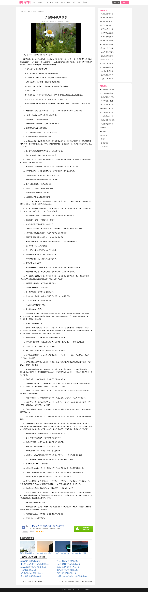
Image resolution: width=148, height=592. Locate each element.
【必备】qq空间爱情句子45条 (111, 63)
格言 (68, 2)
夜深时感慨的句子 (107, 75)
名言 (51, 2)
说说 (73, 2)
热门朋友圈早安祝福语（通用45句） (113, 71)
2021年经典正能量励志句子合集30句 (113, 93)
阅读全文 (60, 21)
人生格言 (104, 135)
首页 (34, 2)
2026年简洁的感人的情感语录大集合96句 (114, 44)
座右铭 (85, 2)
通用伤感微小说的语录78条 (66, 573)
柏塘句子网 (71, 589)
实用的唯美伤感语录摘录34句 (67, 570)
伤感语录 (41, 11)
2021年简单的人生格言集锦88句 (111, 105)
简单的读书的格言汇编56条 (110, 97)
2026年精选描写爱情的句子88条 (111, 67)
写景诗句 (104, 127)
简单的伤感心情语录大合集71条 (68, 567)
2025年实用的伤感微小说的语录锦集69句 (78, 581)
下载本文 (67, 21)
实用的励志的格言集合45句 (110, 124)
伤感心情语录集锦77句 (28, 570)
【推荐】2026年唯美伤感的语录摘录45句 (34, 564)
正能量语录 (104, 147)
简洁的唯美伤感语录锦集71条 (30, 576)
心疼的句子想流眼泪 (107, 48)
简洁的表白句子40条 (108, 120)
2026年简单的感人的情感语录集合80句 (114, 52)
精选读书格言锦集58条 (108, 89)
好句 (46, 2)
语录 (56, 2)
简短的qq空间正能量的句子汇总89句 (113, 108)
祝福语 (40, 2)
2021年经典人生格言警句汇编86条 (112, 101)
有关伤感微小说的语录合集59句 (31, 573)
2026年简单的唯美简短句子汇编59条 (113, 17)
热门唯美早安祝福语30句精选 (111, 56)
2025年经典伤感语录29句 (33, 581)
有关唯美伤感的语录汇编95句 (67, 561)
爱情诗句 (104, 139)
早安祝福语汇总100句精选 (109, 60)
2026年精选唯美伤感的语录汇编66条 (33, 567)
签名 (79, 2)
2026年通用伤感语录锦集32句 (30, 561)
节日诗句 (104, 131)
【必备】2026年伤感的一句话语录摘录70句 (72, 576)
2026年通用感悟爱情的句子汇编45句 (113, 37)
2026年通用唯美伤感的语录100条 (68, 564)
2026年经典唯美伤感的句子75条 (111, 40)
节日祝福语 (104, 143)
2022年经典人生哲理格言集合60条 (112, 116)
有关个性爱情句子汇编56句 (110, 25)
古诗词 (62, 2)
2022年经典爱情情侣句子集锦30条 (112, 112)
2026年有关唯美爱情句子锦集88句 (112, 33)
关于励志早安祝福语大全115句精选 (112, 29)
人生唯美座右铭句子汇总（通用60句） (114, 14)
